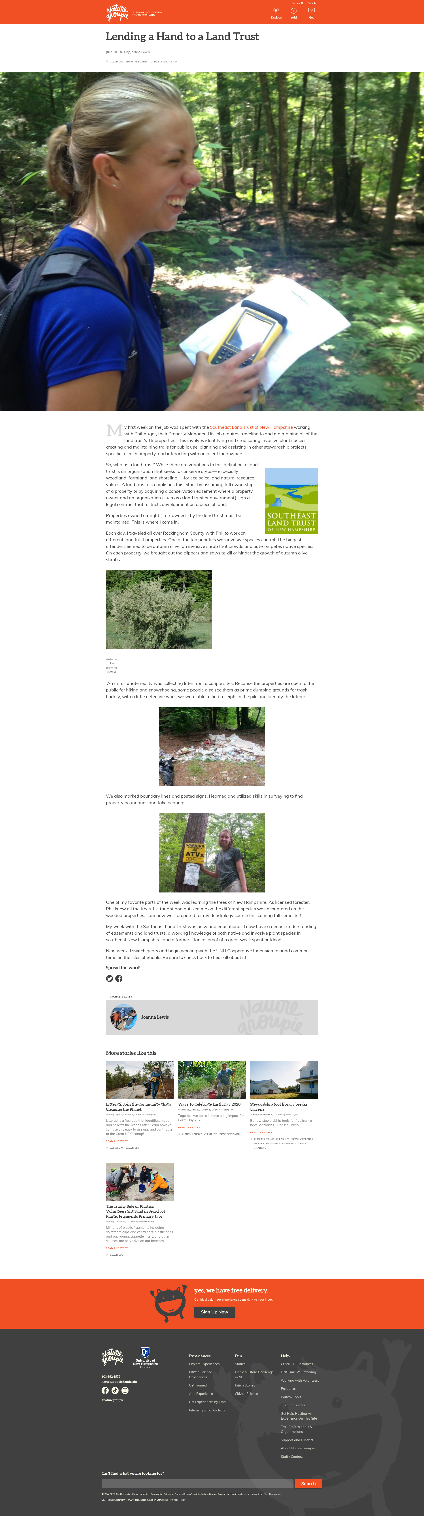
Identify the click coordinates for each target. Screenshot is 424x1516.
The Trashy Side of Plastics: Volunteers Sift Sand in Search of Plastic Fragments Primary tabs (135, 1211)
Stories (240, 1364)
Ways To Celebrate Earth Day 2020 (209, 1104)
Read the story (117, 1141)
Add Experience (201, 1394)
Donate (296, 3)
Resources (288, 1388)
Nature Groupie (134, 13)
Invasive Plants (137, 62)
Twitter (109, 978)
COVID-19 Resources (297, 1364)
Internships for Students (207, 1410)
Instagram (125, 1390)
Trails (302, 1144)
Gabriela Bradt (146, 1222)
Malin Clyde (291, 1115)
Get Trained (198, 1385)
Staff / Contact (292, 1456)
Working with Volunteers (300, 1380)
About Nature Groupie (298, 1448)
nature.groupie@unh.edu (119, 1382)
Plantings (289, 1144)
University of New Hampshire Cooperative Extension (145, 1358)
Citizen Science (192, 1134)
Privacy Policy (177, 1500)
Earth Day (117, 1148)
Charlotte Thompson (145, 1115)
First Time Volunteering (298, 1372)
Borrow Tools (291, 1397)
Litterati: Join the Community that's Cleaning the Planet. (138, 1107)
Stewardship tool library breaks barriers (278, 1107)
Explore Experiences (204, 1364)
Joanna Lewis (140, 52)
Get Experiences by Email (208, 1402)
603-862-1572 (111, 1377)
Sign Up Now (214, 1312)
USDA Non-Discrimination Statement (148, 1500)
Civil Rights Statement (113, 1500)
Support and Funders (297, 1440)
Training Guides (293, 1405)
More (310, 3)
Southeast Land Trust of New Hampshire (251, 427)
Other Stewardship (164, 62)
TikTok (115, 1390)
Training (260, 1148)
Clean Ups (116, 62)
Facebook (118, 978)
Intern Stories (245, 1385)
